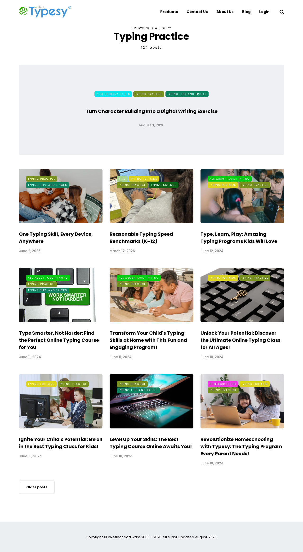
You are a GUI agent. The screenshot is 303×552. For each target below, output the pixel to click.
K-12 (122, 179)
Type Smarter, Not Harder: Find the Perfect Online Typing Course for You (59, 340)
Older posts (36, 487)
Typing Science (163, 185)
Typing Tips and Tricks (187, 94)
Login (264, 11)
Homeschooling (222, 384)
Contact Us (197, 11)
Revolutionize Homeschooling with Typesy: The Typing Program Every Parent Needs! (241, 446)
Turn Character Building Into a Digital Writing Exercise (152, 111)
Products (169, 11)
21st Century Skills (113, 94)
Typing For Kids (144, 179)
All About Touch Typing (229, 179)
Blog (246, 11)
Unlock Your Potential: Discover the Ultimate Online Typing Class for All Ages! (241, 340)
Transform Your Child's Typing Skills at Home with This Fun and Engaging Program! (148, 340)
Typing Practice (148, 94)
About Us (225, 11)
